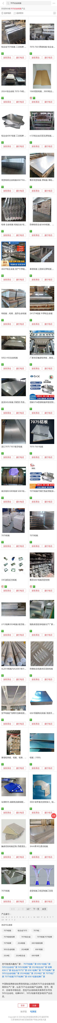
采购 (53, 816)
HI (23, 917)
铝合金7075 (22, 930)
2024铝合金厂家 (39, 967)
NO (38, 917)
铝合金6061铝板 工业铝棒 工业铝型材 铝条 (19, 135)
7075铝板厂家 (30, 963)
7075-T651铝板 (36, 446)
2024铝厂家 (39, 973)
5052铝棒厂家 (24, 967)
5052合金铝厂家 (9, 967)
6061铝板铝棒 (37, 943)
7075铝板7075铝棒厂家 (16, 976)
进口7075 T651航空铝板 (11, 446)
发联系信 (7, 57)
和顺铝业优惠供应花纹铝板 (41, 668)
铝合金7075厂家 (19, 970)
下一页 (36, 909)
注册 (34, 1005)
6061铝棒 (35, 955)
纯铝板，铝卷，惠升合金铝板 (14, 313)
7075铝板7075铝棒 (44, 936)
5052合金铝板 (9, 949)
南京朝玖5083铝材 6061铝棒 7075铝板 (18, 491)
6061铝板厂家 (43, 963)
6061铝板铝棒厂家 (36, 976)
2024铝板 (21, 943)
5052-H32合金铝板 (9, 357)
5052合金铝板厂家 (11, 973)
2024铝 (6, 955)
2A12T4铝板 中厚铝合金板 (41, 313)
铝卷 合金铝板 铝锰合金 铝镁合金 (15, 224)
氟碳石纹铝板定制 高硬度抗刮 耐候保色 (18, 846)
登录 (23, 1005)
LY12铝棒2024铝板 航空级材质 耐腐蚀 (17, 624)
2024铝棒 (25, 949)
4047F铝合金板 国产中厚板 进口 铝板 (17, 269)
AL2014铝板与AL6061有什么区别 (15, 668)
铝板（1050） (36, 757)
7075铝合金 (26, 936)
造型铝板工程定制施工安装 (41, 890)
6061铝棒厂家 (34, 970)
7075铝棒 (7, 943)
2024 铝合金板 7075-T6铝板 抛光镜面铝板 (19, 91)
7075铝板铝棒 (9, 936)
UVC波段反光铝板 (9, 579)
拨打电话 (20, 57)
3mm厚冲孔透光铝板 (39, 846)
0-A (3, 917)
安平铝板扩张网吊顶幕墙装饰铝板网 (16, 713)
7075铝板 (5, 535)
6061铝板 (39, 949)
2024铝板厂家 (26, 973)
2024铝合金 (20, 955)
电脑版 (33, 1011)
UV (3, 920)
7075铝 (36, 930)
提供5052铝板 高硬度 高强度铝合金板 (17, 402)
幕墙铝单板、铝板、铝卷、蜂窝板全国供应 (19, 757)
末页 (44, 909)
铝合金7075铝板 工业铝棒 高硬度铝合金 (18, 46)
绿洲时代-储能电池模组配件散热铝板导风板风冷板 (23, 802)
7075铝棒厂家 (48, 970)
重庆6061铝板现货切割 (40, 579)
